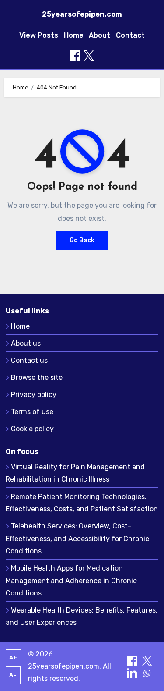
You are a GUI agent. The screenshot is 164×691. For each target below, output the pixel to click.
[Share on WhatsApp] (147, 672)
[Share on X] (147, 660)
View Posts (38, 35)
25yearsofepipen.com (82, 14)
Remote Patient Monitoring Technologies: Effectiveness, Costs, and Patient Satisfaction (82, 503)
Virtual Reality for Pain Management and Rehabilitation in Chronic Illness (75, 473)
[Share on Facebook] (75, 55)
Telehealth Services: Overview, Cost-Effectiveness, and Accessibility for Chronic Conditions (77, 538)
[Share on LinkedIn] (133, 672)
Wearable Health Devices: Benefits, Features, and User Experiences (81, 616)
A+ (13, 657)
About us (26, 343)
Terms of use (32, 412)
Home (74, 35)
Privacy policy (33, 394)
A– (13, 675)
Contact (130, 35)
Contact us (29, 360)
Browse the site (37, 377)
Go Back (82, 240)
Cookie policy (32, 429)
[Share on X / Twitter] (89, 55)
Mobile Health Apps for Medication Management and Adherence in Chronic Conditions (71, 580)
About (99, 35)
